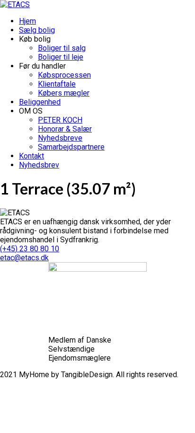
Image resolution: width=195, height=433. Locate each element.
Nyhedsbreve (60, 137)
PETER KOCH (60, 119)
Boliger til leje (60, 57)
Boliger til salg (62, 48)
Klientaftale (57, 84)
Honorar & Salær (65, 128)
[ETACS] (15, 4)
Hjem (27, 21)
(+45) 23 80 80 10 (29, 248)
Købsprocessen (64, 75)
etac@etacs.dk (24, 257)
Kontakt (31, 155)
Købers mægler (63, 92)
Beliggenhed (40, 101)
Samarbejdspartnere (71, 146)
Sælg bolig (37, 30)
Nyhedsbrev (39, 164)
